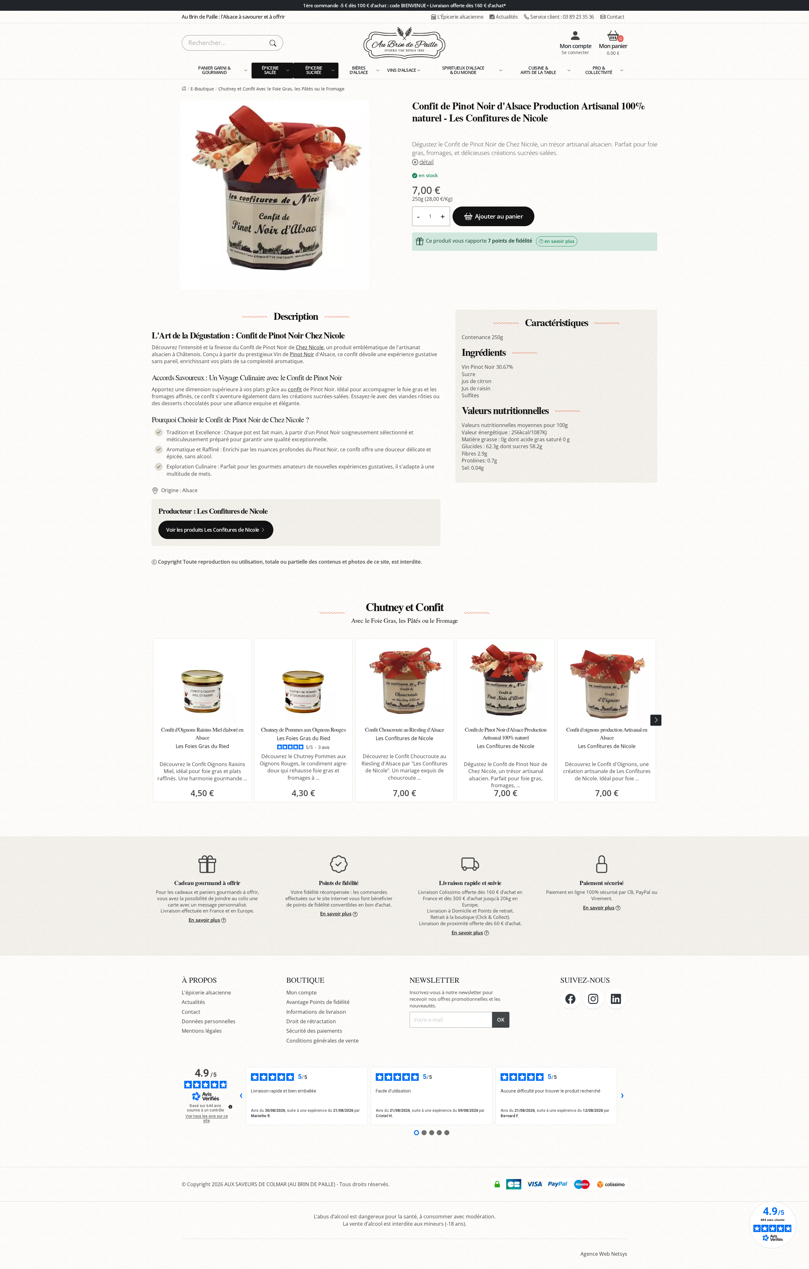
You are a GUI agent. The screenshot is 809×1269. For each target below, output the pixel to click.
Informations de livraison (316, 1011)
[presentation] (655, 720)
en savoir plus (559, 241)
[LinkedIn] (616, 999)
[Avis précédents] (240, 1096)
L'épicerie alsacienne (206, 992)
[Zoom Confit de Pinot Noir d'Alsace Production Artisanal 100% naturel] (274, 194)
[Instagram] (593, 999)
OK (500, 1019)
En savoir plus (204, 920)
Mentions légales (202, 1030)
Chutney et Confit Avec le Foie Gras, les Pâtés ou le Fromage (281, 89)
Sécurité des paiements (314, 1030)
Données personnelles (208, 1021)
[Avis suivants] (622, 1096)
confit (295, 389)
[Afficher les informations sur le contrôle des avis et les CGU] (230, 1106)
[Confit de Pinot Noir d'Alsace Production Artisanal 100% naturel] (505, 683)
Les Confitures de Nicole (232, 510)
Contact (615, 16)
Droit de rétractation (311, 1021)
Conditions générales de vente (322, 1040)
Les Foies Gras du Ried (202, 746)
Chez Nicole (310, 347)
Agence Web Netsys (604, 1253)
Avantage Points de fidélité (318, 1002)
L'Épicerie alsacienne (460, 16)
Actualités (507, 16)
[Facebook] (570, 999)
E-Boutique (202, 89)
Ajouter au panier (499, 216)
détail (426, 162)
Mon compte (301, 992)
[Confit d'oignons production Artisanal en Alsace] (606, 683)
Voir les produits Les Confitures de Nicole (212, 529)
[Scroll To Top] (798, 1258)
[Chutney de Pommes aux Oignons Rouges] (303, 683)
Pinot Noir (302, 354)
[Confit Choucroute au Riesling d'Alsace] (404, 683)
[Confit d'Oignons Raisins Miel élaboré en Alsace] (202, 683)
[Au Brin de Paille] (184, 89)
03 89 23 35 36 (562, 16)
